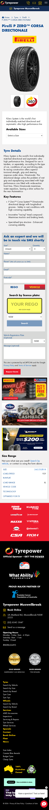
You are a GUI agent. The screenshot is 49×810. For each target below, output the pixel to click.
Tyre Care (7, 694)
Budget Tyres (8, 756)
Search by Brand (10, 691)
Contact (7, 732)
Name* (7, 253)
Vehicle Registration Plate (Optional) (14, 336)
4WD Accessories (10, 713)
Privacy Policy (9, 365)
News (6, 741)
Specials (7, 729)
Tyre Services (8, 722)
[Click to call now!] (28, 3)
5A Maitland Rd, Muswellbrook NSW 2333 (25, 616)
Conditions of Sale (31, 804)
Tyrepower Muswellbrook (26, 8)
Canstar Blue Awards (11, 753)
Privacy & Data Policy (17, 804)
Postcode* (8, 277)
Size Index (7, 750)
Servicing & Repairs (11, 719)
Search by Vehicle (10, 685)
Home (6, 17)
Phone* (17, 261)
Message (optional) (11, 345)
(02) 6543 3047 (15, 622)
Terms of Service (25, 365)
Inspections (7, 716)
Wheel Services (9, 725)
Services (7, 710)
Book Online (9, 735)
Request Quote (12, 372)
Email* (6, 269)
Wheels (6, 700)
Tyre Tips (6, 697)
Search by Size (9, 688)
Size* (6, 245)
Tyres (5, 682)
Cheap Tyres (8, 759)
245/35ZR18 (40, 469)
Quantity (36, 245)
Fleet (5, 738)
